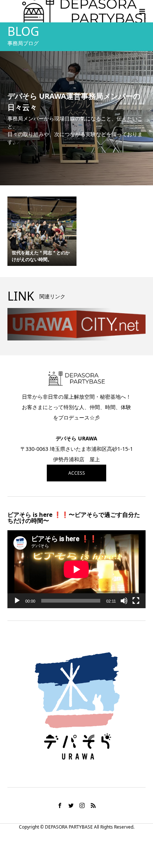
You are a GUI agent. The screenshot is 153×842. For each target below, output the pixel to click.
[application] (76, 569)
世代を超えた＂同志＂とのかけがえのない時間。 (41, 256)
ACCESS (76, 473)
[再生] (17, 600)
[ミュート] (124, 600)
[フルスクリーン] (136, 600)
